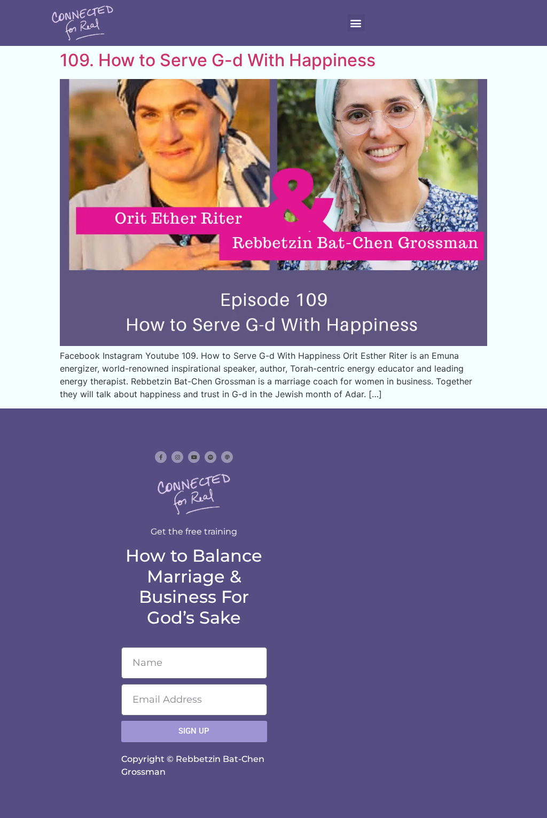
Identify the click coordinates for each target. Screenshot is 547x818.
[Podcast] (227, 457)
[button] (356, 23)
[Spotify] (210, 457)
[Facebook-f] (161, 457)
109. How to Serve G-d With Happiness (218, 60)
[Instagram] (177, 457)
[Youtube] (194, 457)
